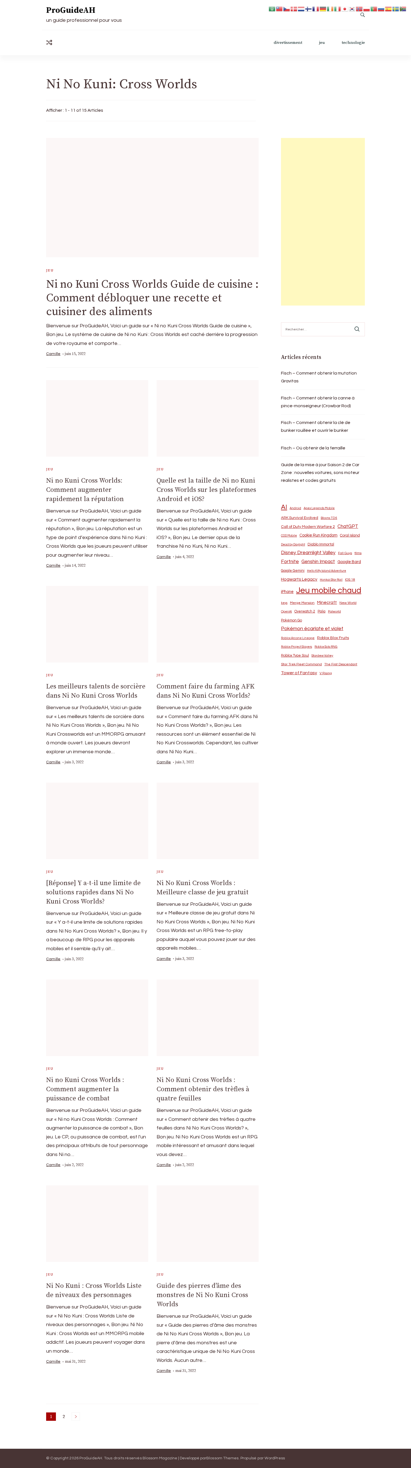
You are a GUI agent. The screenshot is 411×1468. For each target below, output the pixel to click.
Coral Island (350, 535)
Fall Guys (345, 553)
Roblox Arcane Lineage (298, 638)
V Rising (326, 673)
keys (284, 602)
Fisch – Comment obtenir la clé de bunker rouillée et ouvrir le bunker (315, 426)
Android (295, 508)
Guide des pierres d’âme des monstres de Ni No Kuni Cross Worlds (202, 1295)
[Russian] (381, 8)
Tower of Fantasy (299, 673)
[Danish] (294, 8)
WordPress (274, 1458)
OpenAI (286, 611)
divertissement (288, 42)
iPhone (287, 592)
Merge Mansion (302, 603)
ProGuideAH (70, 10)
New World (347, 603)
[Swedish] (396, 8)
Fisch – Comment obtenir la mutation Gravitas (319, 377)
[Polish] (366, 8)
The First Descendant (340, 664)
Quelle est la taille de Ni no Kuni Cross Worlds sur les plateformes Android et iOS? (206, 489)
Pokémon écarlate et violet (312, 628)
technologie (353, 42)
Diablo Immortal (321, 544)
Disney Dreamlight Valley (308, 552)
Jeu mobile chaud (328, 590)
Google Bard (349, 562)
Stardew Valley (322, 655)
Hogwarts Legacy (299, 579)
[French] (316, 8)
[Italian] (337, 8)
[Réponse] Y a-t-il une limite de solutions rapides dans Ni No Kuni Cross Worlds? (93, 892)
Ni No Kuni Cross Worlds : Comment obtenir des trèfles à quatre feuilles (203, 1089)
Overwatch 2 (304, 611)
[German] (323, 8)
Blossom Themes (222, 1458)
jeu (322, 42)
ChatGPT (347, 526)
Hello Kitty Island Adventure (326, 570)
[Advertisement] (323, 222)
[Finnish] (308, 8)
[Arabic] (272, 8)
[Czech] (286, 8)
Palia (321, 611)
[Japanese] (345, 8)
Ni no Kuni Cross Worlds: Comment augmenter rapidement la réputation (85, 489)
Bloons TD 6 (329, 517)
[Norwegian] (359, 8)
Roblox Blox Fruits (333, 638)
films (358, 553)
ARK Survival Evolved (299, 518)
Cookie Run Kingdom (318, 535)
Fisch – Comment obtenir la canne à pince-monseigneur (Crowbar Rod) (318, 402)
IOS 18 (350, 580)
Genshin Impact (318, 561)
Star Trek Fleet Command (301, 664)
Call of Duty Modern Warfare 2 (308, 527)
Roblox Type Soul (295, 655)
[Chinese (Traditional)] (279, 8)
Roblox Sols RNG (326, 646)
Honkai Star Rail (331, 579)
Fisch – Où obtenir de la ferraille (313, 448)
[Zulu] (403, 8)
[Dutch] (301, 8)
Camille (53, 354)
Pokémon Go (291, 620)
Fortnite (290, 561)
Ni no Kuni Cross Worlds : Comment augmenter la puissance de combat (85, 1089)
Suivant (76, 1416)
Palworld (334, 611)
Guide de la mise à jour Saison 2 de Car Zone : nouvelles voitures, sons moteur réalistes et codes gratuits (320, 473)
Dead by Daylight (293, 544)
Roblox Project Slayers (296, 646)
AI (284, 507)
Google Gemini (292, 571)
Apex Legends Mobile (319, 508)
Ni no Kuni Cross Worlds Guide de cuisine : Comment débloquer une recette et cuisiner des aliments (152, 298)
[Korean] (352, 8)
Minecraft (327, 602)
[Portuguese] (374, 8)
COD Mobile (289, 535)
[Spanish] (388, 8)
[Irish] (330, 8)
